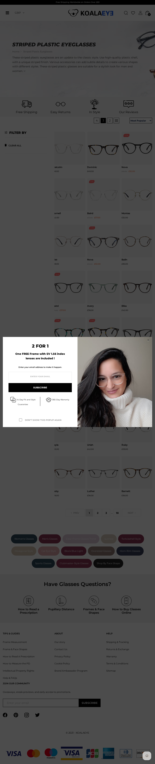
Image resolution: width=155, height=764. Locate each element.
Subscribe (40, 387)
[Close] (148, 340)
